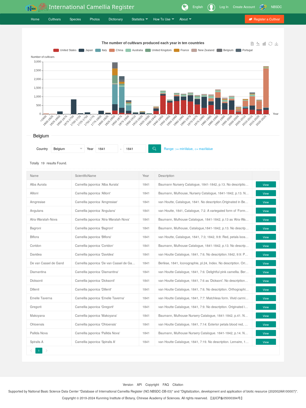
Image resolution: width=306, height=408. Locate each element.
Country (42, 148)
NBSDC (276, 6)
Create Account (244, 6)
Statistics (138, 19)
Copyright (152, 384)
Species (75, 19)
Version (128, 384)
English (198, 6)
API (139, 384)
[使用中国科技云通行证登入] (263, 6)
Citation (177, 384)
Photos (95, 19)
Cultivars (54, 19)
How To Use (161, 19)
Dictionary (116, 19)
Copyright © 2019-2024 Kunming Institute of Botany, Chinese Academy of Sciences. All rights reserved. (135, 398)
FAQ (166, 384)
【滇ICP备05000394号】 (226, 398)
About (183, 19)
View (266, 185)
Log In (224, 6)
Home (35, 19)
